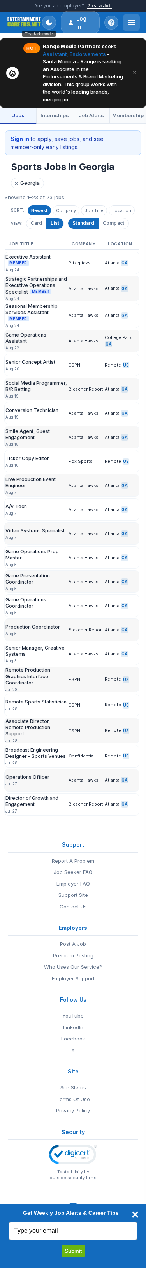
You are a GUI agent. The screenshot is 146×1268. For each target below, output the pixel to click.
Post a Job (99, 6)
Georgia (27, 183)
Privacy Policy (73, 1110)
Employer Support (73, 978)
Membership (128, 115)
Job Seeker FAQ (73, 872)
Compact (113, 223)
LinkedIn (73, 1027)
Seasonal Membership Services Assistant (31, 312)
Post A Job (73, 944)
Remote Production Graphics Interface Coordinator (27, 676)
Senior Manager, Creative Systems (35, 651)
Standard (83, 223)
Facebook (73, 1038)
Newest (39, 210)
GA (124, 263)
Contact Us (73, 906)
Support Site (73, 895)
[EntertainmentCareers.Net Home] (24, 23)
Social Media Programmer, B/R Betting (36, 386)
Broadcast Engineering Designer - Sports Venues (35, 753)
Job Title (94, 210)
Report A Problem (73, 861)
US (126, 365)
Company (66, 210)
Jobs (18, 115)
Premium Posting (73, 955)
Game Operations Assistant (25, 338)
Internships (54, 115)
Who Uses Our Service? (73, 967)
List (55, 223)
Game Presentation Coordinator (27, 579)
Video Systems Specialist (35, 530)
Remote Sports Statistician (36, 702)
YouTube (73, 1016)
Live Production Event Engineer (30, 482)
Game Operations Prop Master (32, 555)
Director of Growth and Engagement (31, 801)
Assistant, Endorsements (74, 54)
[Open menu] (131, 22)
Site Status (73, 1087)
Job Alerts (91, 115)
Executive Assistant (28, 259)
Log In (81, 22)
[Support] (111, 23)
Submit (73, 1251)
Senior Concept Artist (30, 362)
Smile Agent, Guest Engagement (27, 434)
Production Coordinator (32, 627)
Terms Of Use (73, 1099)
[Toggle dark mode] (49, 23)
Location (121, 210)
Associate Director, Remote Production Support (27, 727)
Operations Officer (27, 777)
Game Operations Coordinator (25, 603)
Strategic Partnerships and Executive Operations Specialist (36, 285)
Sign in (20, 138)
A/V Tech (16, 506)
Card (36, 223)
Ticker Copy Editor (27, 458)
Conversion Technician (31, 410)
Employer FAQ (73, 884)
